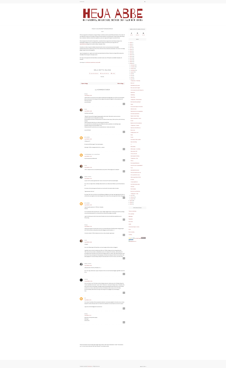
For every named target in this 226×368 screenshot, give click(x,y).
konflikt (99, 62)
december (133, 65)
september (133, 70)
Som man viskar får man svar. (136, 172)
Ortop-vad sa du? (134, 153)
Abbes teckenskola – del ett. (136, 118)
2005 (131, 204)
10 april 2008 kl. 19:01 (88, 281)
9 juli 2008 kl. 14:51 (87, 299)
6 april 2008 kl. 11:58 (88, 167)
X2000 (130, 224)
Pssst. (132, 167)
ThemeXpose (89, 366)
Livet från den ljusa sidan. (135, 184)
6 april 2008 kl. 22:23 (88, 265)
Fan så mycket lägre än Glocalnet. (137, 106)
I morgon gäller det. (134, 181)
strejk (97, 62)
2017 (131, 47)
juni (131, 75)
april (132, 78)
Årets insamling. (131, 231)
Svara (124, 131)
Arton (130, 229)
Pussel (132, 137)
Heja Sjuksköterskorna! (135, 170)
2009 (131, 61)
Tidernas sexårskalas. (132, 211)
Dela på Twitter (105, 73)
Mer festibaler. (133, 188)
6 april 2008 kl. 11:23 (88, 156)
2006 (131, 202)
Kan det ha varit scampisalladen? (137, 165)
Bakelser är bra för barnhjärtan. (136, 123)
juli (131, 73)
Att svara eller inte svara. (135, 174)
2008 (131, 63)
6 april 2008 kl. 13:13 (88, 178)
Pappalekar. (131, 218)
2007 (131, 200)
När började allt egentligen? (136, 101)
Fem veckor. (131, 221)
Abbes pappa (87, 176)
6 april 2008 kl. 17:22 (88, 226)
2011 (131, 58)
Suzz (85, 109)
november (133, 66)
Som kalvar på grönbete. (135, 113)
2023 (131, 44)
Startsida (82, 1)
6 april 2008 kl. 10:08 (88, 111)
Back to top (142, 366)
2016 (131, 49)
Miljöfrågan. (131, 216)
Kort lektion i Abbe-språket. (136, 139)
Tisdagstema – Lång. (134, 193)
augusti (132, 71)
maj (131, 77)
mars (132, 195)
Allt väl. (132, 160)
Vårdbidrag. (133, 94)
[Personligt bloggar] (137, 238)
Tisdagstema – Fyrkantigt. (135, 80)
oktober (132, 68)
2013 (131, 54)
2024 (131, 42)
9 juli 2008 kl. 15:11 (87, 315)
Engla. (132, 134)
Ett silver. (132, 179)
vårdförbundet (88, 62)
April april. (132, 186)
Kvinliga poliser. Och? (134, 132)
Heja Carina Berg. (134, 141)
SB (85, 298)
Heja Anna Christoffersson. (136, 127)
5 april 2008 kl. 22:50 (88, 95)
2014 (131, 52)
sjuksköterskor (93, 62)
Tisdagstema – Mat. (134, 158)
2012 (131, 56)
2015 (131, 51)
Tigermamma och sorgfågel (92, 154)
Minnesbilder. (133, 146)
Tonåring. (130, 234)
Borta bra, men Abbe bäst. (135, 191)
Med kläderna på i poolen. (135, 85)
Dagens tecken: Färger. (135, 115)
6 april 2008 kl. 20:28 (88, 242)
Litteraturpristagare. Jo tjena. (134, 226)
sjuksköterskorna (83, 44)
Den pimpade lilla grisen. (135, 163)
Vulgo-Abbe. (133, 97)
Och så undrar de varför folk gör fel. (137, 90)
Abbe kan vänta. (134, 108)
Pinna (113, 73)
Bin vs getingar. (131, 213)
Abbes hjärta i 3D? (134, 151)
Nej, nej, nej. (133, 130)
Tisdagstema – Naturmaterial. (136, 99)
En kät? (132, 120)
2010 (131, 59)
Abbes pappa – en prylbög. (135, 148)
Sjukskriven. (133, 92)
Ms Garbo (87, 137)
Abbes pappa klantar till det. (136, 177)
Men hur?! (132, 83)
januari (132, 198)
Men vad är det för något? (135, 87)
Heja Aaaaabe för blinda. (135, 155)
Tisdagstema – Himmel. (135, 125)
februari (132, 197)
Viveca (86, 279)
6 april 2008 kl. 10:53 (88, 139)
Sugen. (132, 104)
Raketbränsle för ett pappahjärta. (137, 111)
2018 (131, 45)
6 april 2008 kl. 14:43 (88, 204)
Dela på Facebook (94, 73)
